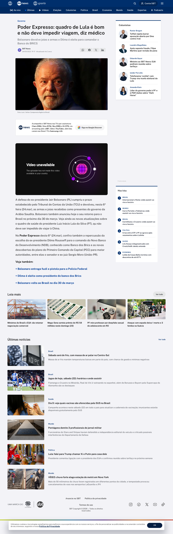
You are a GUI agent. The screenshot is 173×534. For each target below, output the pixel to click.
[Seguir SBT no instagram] (131, 504)
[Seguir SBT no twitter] (147, 504)
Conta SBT (150, 3)
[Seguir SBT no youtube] (155, 504)
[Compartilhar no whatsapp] (83, 50)
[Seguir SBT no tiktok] (163, 504)
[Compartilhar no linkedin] (103, 50)
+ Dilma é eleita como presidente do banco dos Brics (48, 275)
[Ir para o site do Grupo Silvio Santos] (21, 504)
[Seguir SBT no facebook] (139, 504)
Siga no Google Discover (92, 128)
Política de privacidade (95, 498)
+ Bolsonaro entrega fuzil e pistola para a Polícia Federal (51, 268)
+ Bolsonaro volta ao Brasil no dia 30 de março (44, 282)
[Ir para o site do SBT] (40, 504)
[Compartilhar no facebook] (89, 50)
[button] (26, 317)
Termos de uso (86, 505)
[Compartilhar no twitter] (96, 50)
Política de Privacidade (49, 526)
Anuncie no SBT (73, 498)
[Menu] (162, 3)
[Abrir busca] (134, 3)
